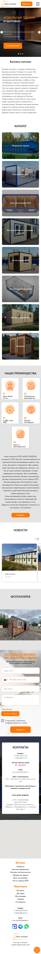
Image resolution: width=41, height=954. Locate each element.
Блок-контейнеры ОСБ (20, 203)
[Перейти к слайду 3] (22, 53)
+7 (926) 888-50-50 (20, 758)
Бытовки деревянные (20, 317)
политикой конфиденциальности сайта (16, 722)
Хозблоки (20, 346)
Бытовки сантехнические (20, 289)
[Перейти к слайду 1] (18, 53)
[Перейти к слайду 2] (20, 53)
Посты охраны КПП (20, 260)
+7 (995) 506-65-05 (20, 756)
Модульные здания (20, 145)
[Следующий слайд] (39, 32)
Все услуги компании (20, 942)
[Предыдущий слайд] (1, 32)
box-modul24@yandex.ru (20, 772)
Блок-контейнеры (20, 174)
